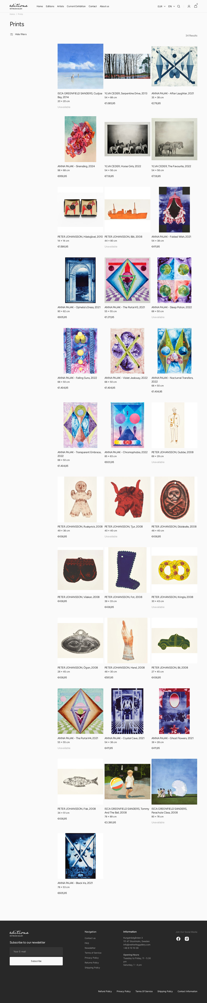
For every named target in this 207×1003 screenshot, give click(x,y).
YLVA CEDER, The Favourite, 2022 (171, 166)
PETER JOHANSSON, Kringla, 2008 (172, 597)
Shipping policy (165, 991)
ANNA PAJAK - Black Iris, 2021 (75, 883)
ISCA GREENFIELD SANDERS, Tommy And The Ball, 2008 (127, 810)
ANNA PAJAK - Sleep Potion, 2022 (172, 307)
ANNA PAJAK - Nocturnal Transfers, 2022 (172, 379)
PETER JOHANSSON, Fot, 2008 (123, 597)
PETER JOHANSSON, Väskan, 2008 (79, 597)
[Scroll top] (203, 999)
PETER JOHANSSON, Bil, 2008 (170, 667)
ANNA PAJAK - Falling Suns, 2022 (77, 378)
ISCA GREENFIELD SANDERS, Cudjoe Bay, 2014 (80, 95)
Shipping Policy (92, 967)
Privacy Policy (92, 957)
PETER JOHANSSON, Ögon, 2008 (78, 667)
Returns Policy (92, 962)
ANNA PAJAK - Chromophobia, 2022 (126, 452)
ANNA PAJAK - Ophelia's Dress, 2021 (79, 307)
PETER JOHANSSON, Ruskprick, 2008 (80, 526)
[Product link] (80, 78)
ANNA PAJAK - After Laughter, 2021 (173, 93)
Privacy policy (124, 991)
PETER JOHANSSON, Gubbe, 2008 (173, 452)
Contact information (187, 991)
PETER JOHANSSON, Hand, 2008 (125, 667)
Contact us (90, 938)
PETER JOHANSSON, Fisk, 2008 (77, 808)
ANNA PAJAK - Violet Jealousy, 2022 (126, 378)
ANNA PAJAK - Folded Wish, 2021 (171, 236)
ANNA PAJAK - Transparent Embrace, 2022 (79, 454)
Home (12, 14)
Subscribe (36, 961)
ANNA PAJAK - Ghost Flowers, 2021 (172, 738)
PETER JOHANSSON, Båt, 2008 (123, 236)
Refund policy (105, 991)
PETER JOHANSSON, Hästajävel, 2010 (80, 236)
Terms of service (144, 991)
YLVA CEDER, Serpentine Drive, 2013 (126, 93)
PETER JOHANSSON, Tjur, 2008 (124, 526)
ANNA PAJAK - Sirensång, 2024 (76, 166)
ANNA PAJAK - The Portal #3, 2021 (125, 307)
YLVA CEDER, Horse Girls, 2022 (123, 166)
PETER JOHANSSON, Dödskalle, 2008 (174, 526)
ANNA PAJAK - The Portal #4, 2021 (78, 738)
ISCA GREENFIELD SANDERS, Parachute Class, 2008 (169, 810)
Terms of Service (93, 952)
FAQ (87, 943)
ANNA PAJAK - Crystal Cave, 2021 (124, 738)
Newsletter (90, 948)
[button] (178, 6)
